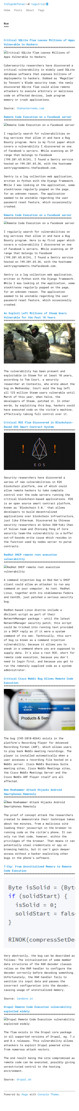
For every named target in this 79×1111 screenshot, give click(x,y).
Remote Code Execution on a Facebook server (38, 117)
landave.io (25, 998)
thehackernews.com (30, 108)
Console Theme (48, 1094)
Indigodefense (14, 4)
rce (41, 4)
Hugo (24, 1094)
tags (34, 4)
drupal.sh (24, 1079)
